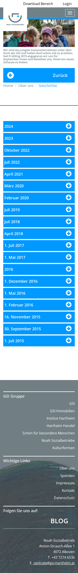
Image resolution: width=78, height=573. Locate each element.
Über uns (67, 468)
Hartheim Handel (61, 425)
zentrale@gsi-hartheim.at (54, 563)
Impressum (65, 483)
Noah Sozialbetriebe (58, 440)
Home (8, 85)
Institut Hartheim (61, 418)
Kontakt (68, 490)
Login (67, 3)
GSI (72, 403)
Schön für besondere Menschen (49, 433)
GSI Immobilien (62, 411)
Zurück (60, 75)
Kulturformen (63, 447)
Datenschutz (64, 497)
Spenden (67, 475)
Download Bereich (38, 3)
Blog (59, 521)
